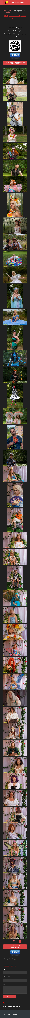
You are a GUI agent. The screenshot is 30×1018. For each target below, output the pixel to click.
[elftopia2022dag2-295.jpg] (15, 864)
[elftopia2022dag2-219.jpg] (15, 540)
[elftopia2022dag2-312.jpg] (15, 914)
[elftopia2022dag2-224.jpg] (15, 598)
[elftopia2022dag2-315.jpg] (15, 931)
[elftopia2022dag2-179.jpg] (15, 374)
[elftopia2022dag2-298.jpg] (15, 831)
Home (4, 10)
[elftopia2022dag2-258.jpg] (15, 748)
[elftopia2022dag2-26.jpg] (15, 134)
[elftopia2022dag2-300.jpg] (15, 881)
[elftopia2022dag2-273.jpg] (15, 798)
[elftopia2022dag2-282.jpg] (15, 814)
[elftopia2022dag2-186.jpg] (15, 358)
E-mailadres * (7, 977)
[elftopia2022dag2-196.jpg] (15, 416)
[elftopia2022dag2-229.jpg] (15, 615)
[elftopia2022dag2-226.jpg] (15, 557)
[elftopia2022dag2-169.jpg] (15, 395)
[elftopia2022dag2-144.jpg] (15, 337)
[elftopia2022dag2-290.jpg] (15, 848)
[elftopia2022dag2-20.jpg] (15, 113)
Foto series (8, 11)
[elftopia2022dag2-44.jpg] (15, 151)
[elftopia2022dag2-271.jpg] (15, 764)
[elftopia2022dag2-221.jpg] (15, 577)
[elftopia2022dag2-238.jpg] (15, 681)
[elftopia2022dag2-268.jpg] (15, 714)
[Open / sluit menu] (28, 2)
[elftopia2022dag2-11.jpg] (15, 93)
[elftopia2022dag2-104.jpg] (15, 258)
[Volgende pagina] (20, 941)
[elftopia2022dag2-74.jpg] (15, 167)
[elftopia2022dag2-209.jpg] (15, 437)
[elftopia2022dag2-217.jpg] (15, 519)
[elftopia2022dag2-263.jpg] (15, 731)
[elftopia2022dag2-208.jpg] (15, 457)
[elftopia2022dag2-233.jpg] (15, 631)
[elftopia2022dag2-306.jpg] (15, 898)
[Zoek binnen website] (1, 2)
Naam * (5, 969)
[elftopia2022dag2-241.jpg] (15, 698)
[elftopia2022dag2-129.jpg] (15, 275)
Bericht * (6, 984)
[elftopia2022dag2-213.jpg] (15, 495)
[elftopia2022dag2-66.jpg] (15, 204)
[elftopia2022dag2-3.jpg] (15, 76)
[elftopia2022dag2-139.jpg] (15, 316)
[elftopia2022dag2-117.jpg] (15, 225)
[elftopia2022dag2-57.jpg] (15, 184)
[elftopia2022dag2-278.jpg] (15, 781)
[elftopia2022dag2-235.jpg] (15, 648)
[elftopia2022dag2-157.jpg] (15, 296)
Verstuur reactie (9, 997)
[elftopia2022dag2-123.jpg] (15, 242)
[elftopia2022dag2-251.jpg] (15, 665)
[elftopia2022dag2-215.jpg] (15, 474)
